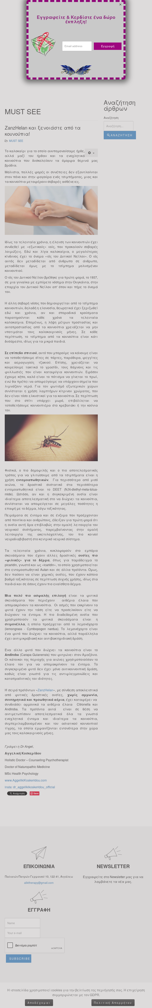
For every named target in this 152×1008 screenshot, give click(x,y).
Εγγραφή (107, 46)
